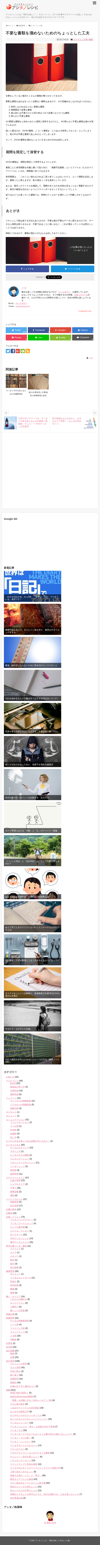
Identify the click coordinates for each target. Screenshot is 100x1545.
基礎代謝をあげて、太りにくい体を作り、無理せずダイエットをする (32, 631)
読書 (12, 1357)
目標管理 (14, 1379)
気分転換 (14, 1285)
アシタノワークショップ (21, 1223)
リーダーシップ (17, 1166)
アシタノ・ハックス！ (20, 1442)
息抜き (13, 1281)
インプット (11, 1098)
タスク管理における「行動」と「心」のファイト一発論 (31, 831)
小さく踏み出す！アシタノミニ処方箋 (28, 1483)
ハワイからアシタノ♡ (20, 1460)
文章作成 (14, 1090)
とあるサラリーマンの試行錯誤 (24, 1408)
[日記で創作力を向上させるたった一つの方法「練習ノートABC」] (32, 1048)
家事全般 (14, 1192)
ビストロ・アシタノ (19, 1231)
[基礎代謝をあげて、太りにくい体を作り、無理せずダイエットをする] (32, 619)
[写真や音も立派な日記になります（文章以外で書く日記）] (32, 718)
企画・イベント (13, 1217)
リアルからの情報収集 (20, 1104)
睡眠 (12, 1289)
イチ (91, 358)
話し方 (13, 1137)
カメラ (13, 1252)
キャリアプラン (17, 1303)
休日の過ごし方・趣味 (16, 1246)
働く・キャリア (13, 1296)
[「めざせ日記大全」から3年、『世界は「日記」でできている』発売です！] (32, 586)
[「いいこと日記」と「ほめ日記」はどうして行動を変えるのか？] (32, 850)
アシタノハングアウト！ (21, 1220)
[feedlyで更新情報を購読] (23, 351)
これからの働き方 (18, 1299)
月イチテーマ (16, 1235)
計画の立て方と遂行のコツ (22, 1386)
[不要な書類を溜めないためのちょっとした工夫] (82, 330)
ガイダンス (11, 1112)
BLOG (13, 1083)
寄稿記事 (10, 1314)
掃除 (91, 39)
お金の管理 (15, 1180)
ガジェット (11, 1116)
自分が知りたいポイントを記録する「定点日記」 (28, 797)
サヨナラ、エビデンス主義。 (18, 1029)
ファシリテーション (19, 1122)
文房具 (9, 1343)
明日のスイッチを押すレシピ (23, 1487)
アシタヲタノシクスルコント (23, 1445)
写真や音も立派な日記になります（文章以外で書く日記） (32, 731)
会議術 (13, 1134)
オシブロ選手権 (17, 1227)
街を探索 (14, 1267)
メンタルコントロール (20, 1278)
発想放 (13, 1170)
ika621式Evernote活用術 (21, 1396)
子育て (13, 1188)
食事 (12, 1293)
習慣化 (13, 1382)
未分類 (9, 1347)
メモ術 (13, 1336)
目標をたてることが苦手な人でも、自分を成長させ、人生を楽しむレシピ (44, 1494)
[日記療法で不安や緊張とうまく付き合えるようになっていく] (32, 949)
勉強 (12, 1353)
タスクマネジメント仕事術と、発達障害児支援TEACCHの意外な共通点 (32, 994)
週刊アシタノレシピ (19, 1242)
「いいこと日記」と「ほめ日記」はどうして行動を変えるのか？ (32, 862)
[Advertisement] (20, 543)
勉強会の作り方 (17, 1087)
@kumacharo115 (23, 306)
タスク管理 (15, 1367)
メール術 (14, 1126)
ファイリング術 (80, 39)
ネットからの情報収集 (20, 1101)
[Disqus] (50, 473)
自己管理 (14, 1206)
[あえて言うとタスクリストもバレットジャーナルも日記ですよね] (32, 916)
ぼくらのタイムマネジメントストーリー (29, 1419)
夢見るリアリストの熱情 (21, 1479)
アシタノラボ (16, 1430)
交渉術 (13, 1130)
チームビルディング (19, 1148)
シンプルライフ (17, 1184)
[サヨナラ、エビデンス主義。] (32, 1015)
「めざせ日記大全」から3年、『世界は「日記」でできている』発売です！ (31, 598)
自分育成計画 (16, 1498)
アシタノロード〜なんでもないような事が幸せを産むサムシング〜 (41, 1434)
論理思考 (14, 1174)
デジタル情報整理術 (19, 1321)
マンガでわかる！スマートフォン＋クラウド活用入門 (35, 1468)
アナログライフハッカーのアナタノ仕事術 (30, 1453)
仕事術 (9, 1213)
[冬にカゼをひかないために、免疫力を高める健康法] (32, 751)
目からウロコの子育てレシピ (23, 1490)
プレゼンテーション (19, 1159)
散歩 (12, 1260)
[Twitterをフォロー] (8, 351)
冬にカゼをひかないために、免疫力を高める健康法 (29, 764)
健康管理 (10, 1271)
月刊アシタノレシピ (19, 1238)
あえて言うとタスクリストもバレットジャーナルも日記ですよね (32, 928)
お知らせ (10, 1077)
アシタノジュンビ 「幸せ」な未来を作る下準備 (32, 1427)
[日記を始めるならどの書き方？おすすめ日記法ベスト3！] (32, 685)
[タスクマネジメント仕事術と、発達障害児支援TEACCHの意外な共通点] (32, 982)
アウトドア (15, 1249)
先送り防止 (15, 1371)
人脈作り (14, 1307)
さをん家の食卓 (17, 1404)
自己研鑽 (10, 1351)
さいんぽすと (64, 292)
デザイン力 (15, 1151)
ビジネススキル (13, 1145)
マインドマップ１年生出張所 (23, 1464)
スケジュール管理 (18, 1364)
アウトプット (12, 1081)
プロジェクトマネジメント (22, 1163)
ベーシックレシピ (14, 1199)
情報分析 (14, 1108)
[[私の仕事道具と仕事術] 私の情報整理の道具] (38, 381)
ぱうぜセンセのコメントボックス (25, 1415)
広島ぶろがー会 (81, 295)
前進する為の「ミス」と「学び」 (25, 1475)
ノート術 (14, 1324)
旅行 (12, 1264)
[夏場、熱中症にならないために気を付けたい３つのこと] (32, 652)
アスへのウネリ (17, 1449)
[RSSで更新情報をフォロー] (28, 351)
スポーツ (14, 1256)
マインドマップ (17, 1332)
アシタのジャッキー (19, 1423)
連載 (8, 1390)
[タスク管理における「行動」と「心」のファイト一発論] (32, 817)
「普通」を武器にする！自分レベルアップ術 (31, 1400)
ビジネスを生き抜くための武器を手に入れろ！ (28, 1141)
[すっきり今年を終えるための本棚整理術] (16, 381)
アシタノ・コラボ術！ (20, 1438)
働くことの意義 (17, 1310)
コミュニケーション (15, 1120)
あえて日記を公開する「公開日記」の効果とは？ (28, 897)
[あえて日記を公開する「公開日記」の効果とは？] (32, 883)
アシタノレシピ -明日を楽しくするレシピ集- (52, 1541)
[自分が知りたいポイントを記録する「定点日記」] (32, 784)
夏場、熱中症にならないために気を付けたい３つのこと (31, 665)
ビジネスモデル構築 (19, 1155)
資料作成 (14, 1094)
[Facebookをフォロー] (13, 351)
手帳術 (13, 1339)
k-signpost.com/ (85, 311)
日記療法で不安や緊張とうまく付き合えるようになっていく (32, 961)
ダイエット (15, 1274)
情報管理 (14, 1202)
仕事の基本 (11, 1209)
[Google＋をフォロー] (18, 351)
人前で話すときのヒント (21, 1472)
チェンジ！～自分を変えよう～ (24, 1457)
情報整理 (10, 1318)
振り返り (14, 1375)
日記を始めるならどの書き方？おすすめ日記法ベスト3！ (31, 698)
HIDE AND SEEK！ (19, 1393)
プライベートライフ (15, 1178)
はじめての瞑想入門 (19, 1411)
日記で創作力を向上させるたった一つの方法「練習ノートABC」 (32, 1060)
